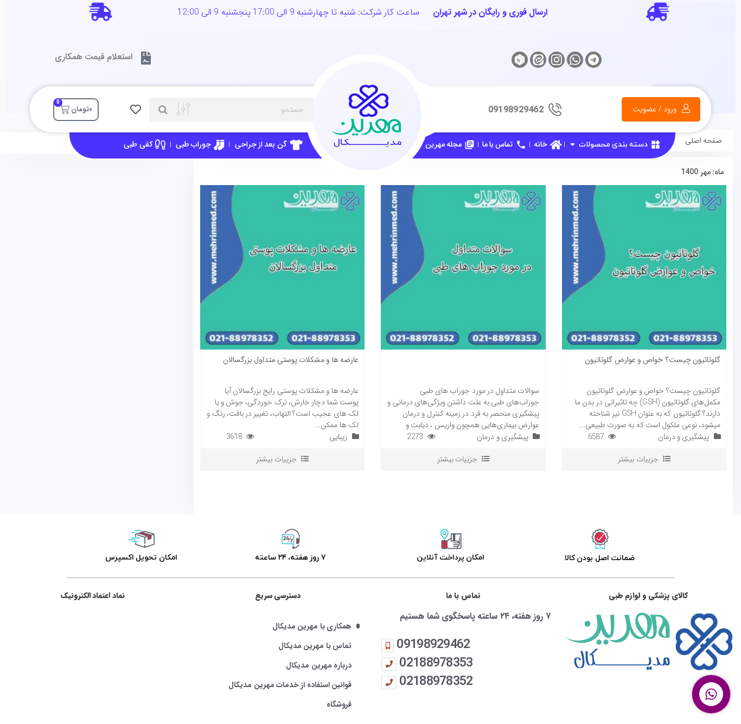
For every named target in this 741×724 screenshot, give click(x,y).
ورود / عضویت (654, 109)
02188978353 (435, 662)
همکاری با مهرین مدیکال (312, 626)
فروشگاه (339, 704)
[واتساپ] (575, 60)
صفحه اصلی (703, 141)
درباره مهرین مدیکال (319, 665)
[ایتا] (538, 60)
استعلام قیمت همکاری (94, 56)
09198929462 (433, 644)
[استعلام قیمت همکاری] (145, 58)
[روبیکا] (520, 60)
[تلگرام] (593, 60)
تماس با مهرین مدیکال (315, 646)
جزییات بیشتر (638, 459)
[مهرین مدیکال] (648, 641)
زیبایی (338, 437)
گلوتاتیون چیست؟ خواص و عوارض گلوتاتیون (652, 360)
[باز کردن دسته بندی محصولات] (572, 144)
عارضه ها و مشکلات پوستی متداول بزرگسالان (291, 360)
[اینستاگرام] (556, 60)
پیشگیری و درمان (684, 437)
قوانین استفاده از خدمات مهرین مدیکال (290, 685)
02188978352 (435, 681)
